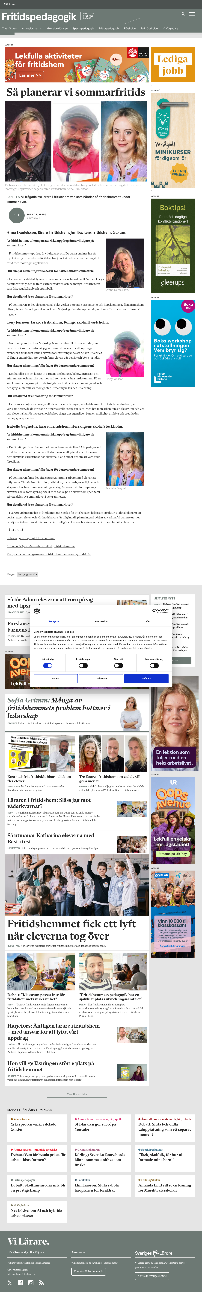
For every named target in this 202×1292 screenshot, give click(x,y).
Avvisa (55, 678)
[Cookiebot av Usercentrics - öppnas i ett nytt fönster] (155, 611)
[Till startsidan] (10, 4)
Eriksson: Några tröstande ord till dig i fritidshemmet (41, 546)
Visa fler (173, 660)
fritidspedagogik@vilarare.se (21, 1274)
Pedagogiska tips (27, 574)
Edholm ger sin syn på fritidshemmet (31, 538)
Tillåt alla (146, 678)
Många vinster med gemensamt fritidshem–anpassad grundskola (49, 554)
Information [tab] (101, 621)
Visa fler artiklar (77, 1094)
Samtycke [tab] (53, 621)
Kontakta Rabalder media (88, 1271)
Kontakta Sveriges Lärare (152, 1276)
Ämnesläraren (30, 28)
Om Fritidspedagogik (17, 1270)
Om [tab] (148, 621)
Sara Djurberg (36, 214)
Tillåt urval (101, 678)
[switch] (83, 665)
